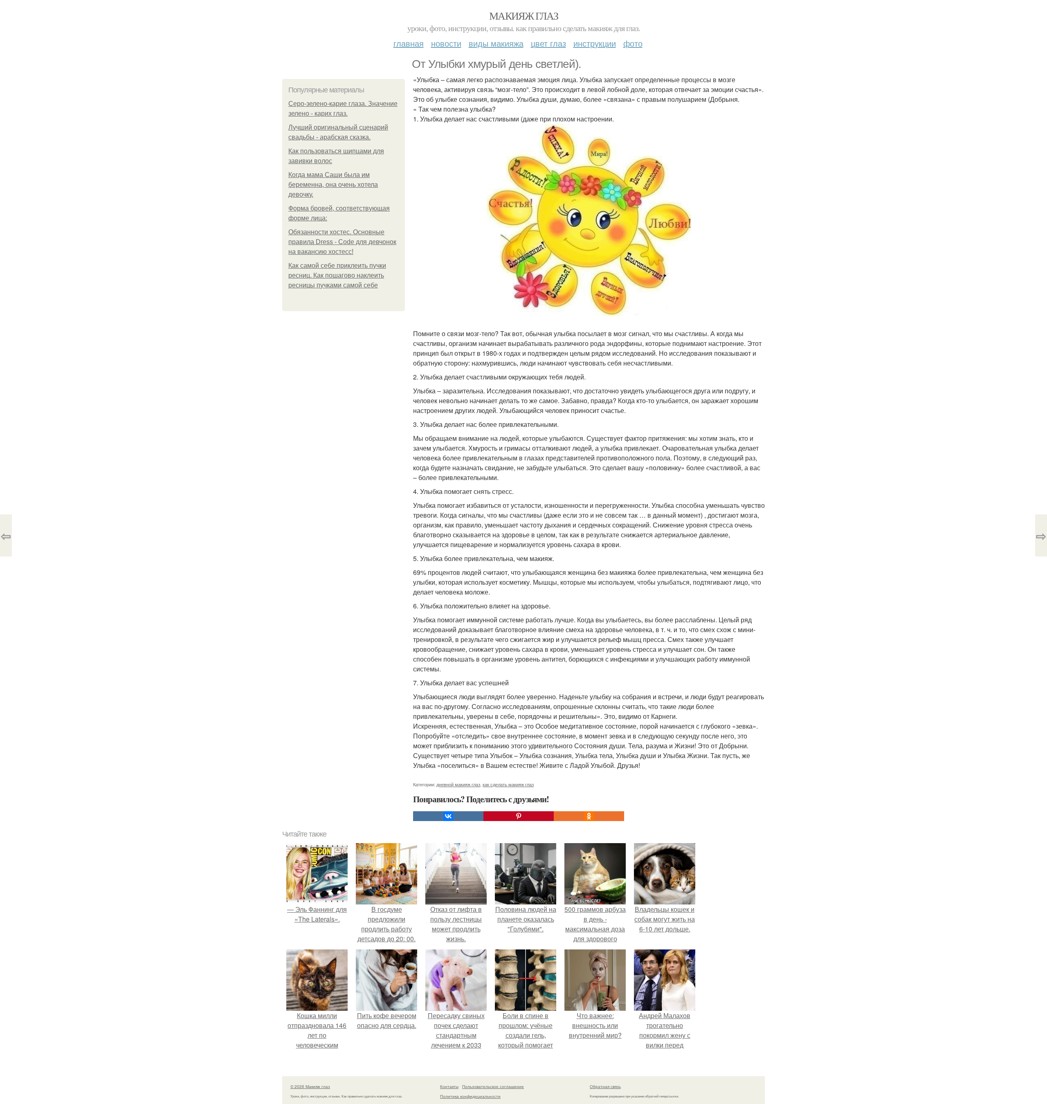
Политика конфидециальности (470, 1096)
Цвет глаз (548, 43)
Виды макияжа (496, 43)
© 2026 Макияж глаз (310, 1086)
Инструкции (594, 43)
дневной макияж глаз (458, 784)
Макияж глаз (523, 15)
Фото (633, 43)
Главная (408, 43)
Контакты (449, 1086)
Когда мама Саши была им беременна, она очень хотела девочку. (333, 184)
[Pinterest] (518, 816)
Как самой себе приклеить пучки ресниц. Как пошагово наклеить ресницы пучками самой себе (337, 275)
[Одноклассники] (589, 816)
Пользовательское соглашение (493, 1086)
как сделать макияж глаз (508, 784)
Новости (446, 43)
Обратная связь (605, 1086)
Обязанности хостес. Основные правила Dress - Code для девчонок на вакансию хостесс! (342, 242)
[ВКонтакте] (448, 816)
